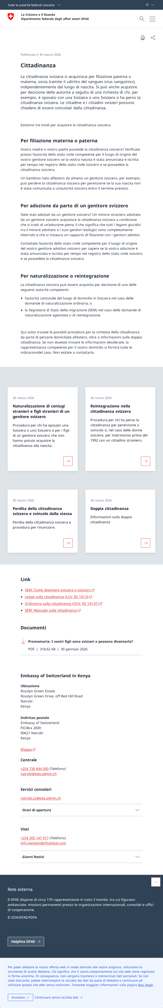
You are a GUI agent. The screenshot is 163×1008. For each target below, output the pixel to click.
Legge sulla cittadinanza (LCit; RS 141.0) (57, 596)
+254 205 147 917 (35, 838)
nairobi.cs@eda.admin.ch (41, 798)
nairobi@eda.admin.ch (39, 773)
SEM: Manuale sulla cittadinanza (51, 610)
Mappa (26, 749)
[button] (155, 882)
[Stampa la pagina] (143, 37)
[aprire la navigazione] (152, 19)
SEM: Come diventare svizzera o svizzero (58, 590)
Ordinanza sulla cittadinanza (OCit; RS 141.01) (62, 603)
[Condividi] (153, 37)
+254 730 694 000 (35, 768)
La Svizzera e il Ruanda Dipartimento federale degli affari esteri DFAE (55, 16)
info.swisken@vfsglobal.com (43, 843)
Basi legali (145, 985)
